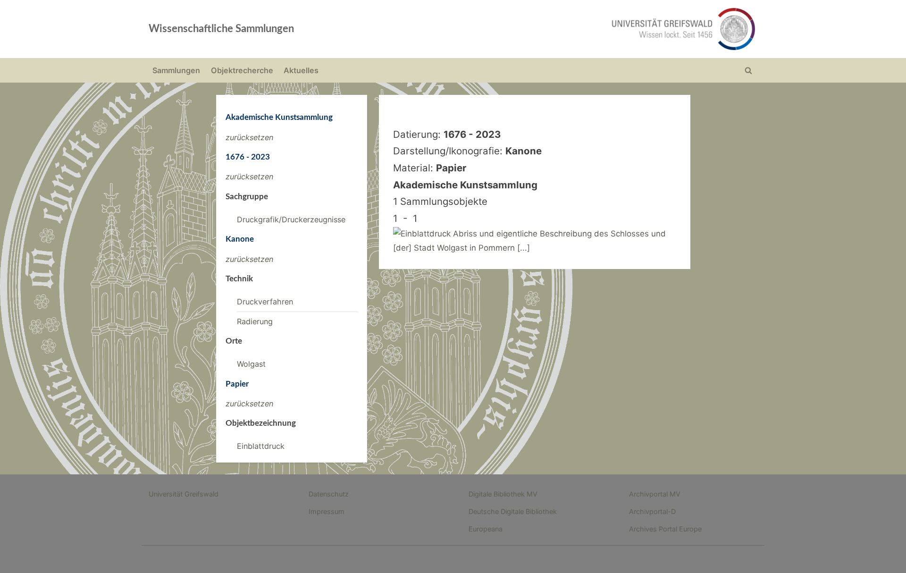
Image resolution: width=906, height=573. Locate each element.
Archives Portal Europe (665, 529)
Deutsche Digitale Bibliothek (513, 511)
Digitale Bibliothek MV (503, 494)
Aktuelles (301, 70)
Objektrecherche (242, 70)
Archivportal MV (654, 494)
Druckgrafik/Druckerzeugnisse (291, 219)
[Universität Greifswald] (587, 29)
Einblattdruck (261, 446)
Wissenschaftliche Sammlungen (221, 29)
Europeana (486, 529)
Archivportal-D (652, 511)
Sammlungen (176, 70)
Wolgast (251, 364)
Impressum (326, 511)
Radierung (255, 321)
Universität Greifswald (183, 494)
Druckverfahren (265, 301)
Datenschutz (329, 494)
